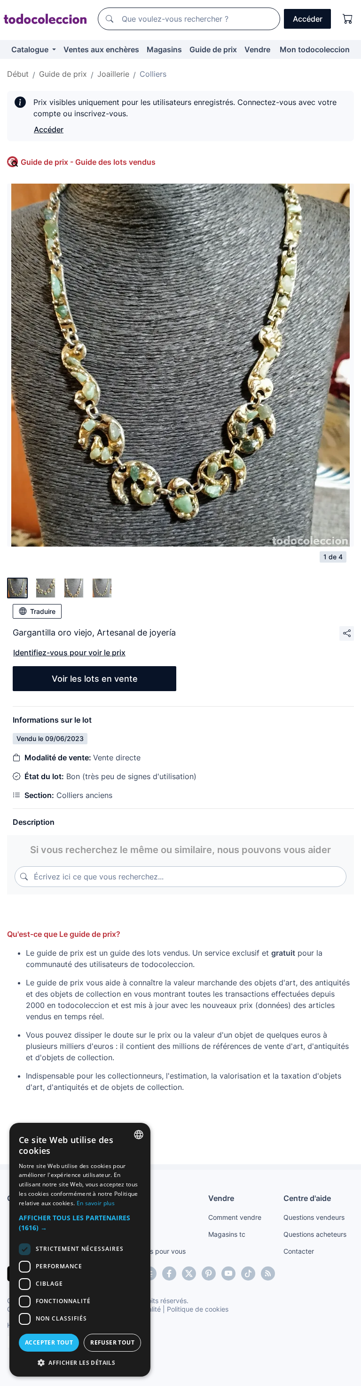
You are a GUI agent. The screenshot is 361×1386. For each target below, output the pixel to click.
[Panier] (347, 19)
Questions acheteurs (314, 1234)
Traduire (42, 611)
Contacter (298, 1251)
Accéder (48, 129)
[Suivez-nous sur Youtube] (228, 1273)
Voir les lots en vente (95, 679)
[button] (80, 1223)
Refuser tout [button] (112, 1342)
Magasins (164, 49)
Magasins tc (226, 1234)
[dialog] (79, 1250)
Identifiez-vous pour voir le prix (69, 652)
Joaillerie (113, 74)
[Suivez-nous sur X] (189, 1273)
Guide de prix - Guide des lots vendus (88, 162)
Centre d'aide (307, 1198)
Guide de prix (213, 49)
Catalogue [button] (30, 49)
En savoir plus (96, 1203)
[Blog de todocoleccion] (268, 1273)
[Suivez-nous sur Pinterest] (209, 1273)
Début (18, 74)
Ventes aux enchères (101, 49)
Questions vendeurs (314, 1217)
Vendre (257, 49)
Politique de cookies (197, 1309)
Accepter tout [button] (49, 1342)
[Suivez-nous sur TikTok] (248, 1273)
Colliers (153, 74)
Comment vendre (234, 1217)
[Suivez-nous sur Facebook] (169, 1273)
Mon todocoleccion (315, 49)
